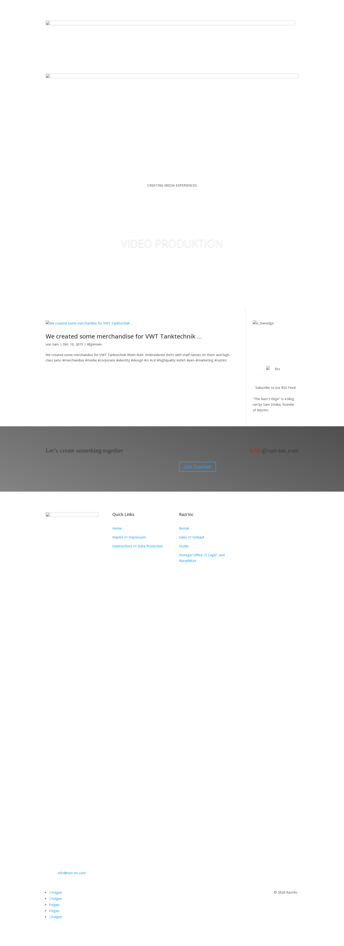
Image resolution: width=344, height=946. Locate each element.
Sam (55, 344)
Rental (184, 528)
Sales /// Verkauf (191, 537)
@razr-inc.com (273, 450)
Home (117, 528)
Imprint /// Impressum (129, 537)
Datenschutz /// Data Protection (137, 546)
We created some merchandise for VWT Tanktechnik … (124, 336)
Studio (184, 546)
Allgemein (94, 344)
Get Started (197, 467)
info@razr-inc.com (72, 873)
